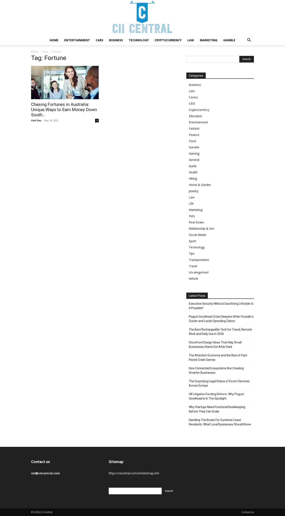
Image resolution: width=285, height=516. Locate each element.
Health (193, 172)
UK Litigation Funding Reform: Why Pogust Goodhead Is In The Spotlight (216, 396)
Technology (139, 40)
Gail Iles (36, 120)
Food (192, 141)
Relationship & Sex (201, 228)
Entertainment (77, 40)
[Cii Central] (142, 17)
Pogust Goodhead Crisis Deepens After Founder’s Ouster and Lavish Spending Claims (221, 319)
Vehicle (193, 279)
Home (54, 40)
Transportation (199, 260)
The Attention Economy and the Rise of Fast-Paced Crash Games (218, 357)
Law (190, 40)
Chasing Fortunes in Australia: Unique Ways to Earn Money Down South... (64, 109)
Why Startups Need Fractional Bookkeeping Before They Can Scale (217, 409)
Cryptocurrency (168, 40)
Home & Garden (200, 185)
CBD (192, 103)
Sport (192, 241)
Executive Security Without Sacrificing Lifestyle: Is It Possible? (221, 306)
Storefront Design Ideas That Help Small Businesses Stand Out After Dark (215, 344)
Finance (194, 135)
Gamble (229, 40)
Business (116, 40)
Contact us (247, 512)
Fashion (194, 128)
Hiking (193, 178)
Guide (193, 166)
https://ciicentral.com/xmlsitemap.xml (134, 473)
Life (191, 203)
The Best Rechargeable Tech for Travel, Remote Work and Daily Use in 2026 (220, 332)
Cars (99, 40)
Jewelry (193, 191)
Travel (193, 266)
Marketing (208, 40)
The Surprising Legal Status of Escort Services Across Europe (219, 383)
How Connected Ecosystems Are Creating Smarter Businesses (216, 370)
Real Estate (196, 222)
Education (195, 116)
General (194, 160)
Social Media (197, 235)
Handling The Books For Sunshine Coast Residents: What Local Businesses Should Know (220, 422)
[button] (249, 41)
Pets (192, 216)
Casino (193, 97)
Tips (191, 253)
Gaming (194, 153)
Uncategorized (198, 272)
